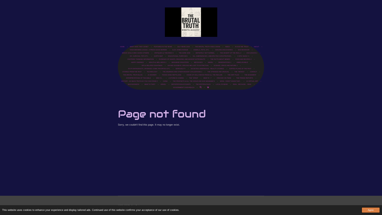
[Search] (200, 87)
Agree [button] (371, 210)
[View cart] (208, 87)
